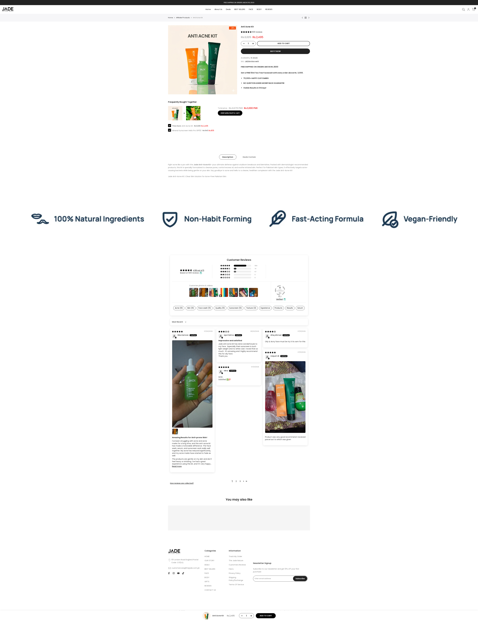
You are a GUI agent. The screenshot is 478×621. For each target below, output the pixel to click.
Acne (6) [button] (179, 308)
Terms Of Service (236, 584)
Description (227, 157)
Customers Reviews (237, 565)
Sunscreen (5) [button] (235, 308)
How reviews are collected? (182, 483)
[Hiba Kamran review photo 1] (192, 384)
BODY (207, 577)
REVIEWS (208, 586)
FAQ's (231, 569)
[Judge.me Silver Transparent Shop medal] (280, 290)
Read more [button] (177, 466)
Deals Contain (249, 157)
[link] (239, 219)
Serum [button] (300, 308)
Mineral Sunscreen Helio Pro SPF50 (186, 130)
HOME (207, 556)
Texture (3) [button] (251, 308)
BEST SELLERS (210, 569)
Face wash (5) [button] (204, 308)
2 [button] (236, 481)
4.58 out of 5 (198, 270)
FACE (207, 573)
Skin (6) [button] (190, 308)
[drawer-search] (463, 9)
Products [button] (278, 308)
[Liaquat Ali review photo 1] (285, 397)
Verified (279, 299)
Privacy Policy (234, 573)
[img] (177, 331)
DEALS (207, 565)
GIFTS (207, 581)
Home (170, 17)
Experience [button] (265, 308)
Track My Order (235, 556)
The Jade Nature (236, 560)
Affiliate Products (183, 17)
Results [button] (290, 308)
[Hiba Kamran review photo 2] (175, 431)
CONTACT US (210, 590)
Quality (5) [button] (220, 308)
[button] (246, 32)
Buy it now (275, 51)
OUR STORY (209, 560)
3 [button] (240, 481)
